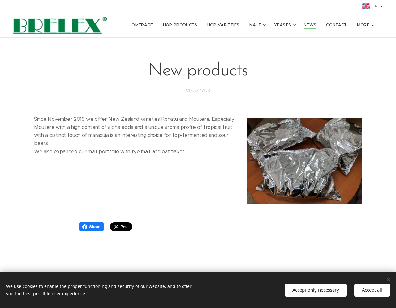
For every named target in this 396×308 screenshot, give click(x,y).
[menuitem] (142, 25)
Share (95, 226)
